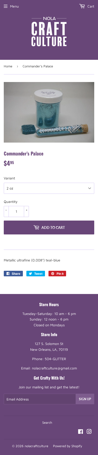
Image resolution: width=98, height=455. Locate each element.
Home (8, 66)
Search (47, 422)
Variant (9, 178)
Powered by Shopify (67, 446)
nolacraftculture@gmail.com (54, 368)
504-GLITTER (55, 359)
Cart (90, 6)
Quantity (11, 201)
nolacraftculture (36, 446)
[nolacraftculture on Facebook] (80, 432)
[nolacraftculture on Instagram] (89, 432)
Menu (14, 6)
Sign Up (85, 399)
